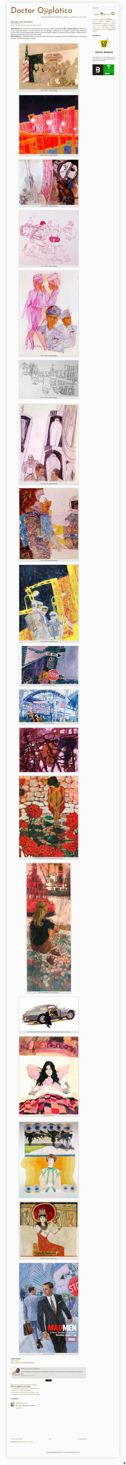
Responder (19, 1408)
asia (94, 27)
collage (113, 27)
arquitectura (111, 25)
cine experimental (103, 27)
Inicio (50, 1439)
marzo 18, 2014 (23, 1403)
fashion (104, 29)
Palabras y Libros (109, 23)
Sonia (17, 1403)
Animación (96, 19)
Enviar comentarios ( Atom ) (25, 1441)
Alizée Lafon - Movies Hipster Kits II (21, 1390)
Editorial (25, 25)
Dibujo (101, 21)
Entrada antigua (82, 1439)
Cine (21, 25)
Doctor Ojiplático (41, 11)
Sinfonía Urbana (96, 25)
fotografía (111, 29)
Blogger (77, 1452)
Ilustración (30, 25)
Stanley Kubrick (37, 25)
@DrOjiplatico (25, 1375)
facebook (31, 1375)
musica (95, 31)
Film (114, 21)
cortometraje (96, 29)
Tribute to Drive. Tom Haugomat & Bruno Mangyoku (26, 1394)
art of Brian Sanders (18, 1363)
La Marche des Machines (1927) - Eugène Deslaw (25, 1388)
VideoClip (104, 25)
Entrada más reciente (17, 1439)
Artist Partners (15, 1361)
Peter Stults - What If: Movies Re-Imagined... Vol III (25, 1392)
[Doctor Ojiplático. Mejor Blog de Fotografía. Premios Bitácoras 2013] (98, 75)
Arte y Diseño (16, 25)
